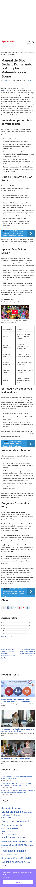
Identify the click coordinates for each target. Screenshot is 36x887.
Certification (5, 815)
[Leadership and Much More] (8, 42)
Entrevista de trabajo (9, 828)
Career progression (12, 811)
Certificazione (15, 815)
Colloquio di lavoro (8, 818)
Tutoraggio (28, 862)
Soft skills (25, 857)
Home (3, 52)
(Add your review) (6, 636)
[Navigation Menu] (29, 41)
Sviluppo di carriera (12, 862)
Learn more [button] (6, 877)
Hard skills (27, 841)
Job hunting (17, 845)
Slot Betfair (6, 90)
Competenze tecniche (12, 825)
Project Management (9, 854)
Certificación (28, 812)
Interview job (6, 845)
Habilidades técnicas (11, 841)
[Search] (33, 42)
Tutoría (4, 865)
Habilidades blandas (13, 837)
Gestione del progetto (9, 831)
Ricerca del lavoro (10, 858)
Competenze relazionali (15, 821)
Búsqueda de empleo (11, 808)
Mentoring (28, 845)
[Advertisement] (18, 19)
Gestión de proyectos (9, 834)
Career (29, 80)
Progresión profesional (13, 850)
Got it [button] (18, 882)
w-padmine (7, 80)
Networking (3, 847)
